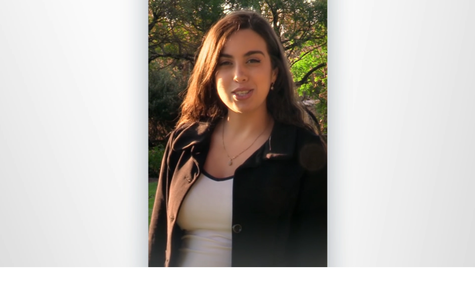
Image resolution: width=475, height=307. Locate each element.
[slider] (248, 261)
